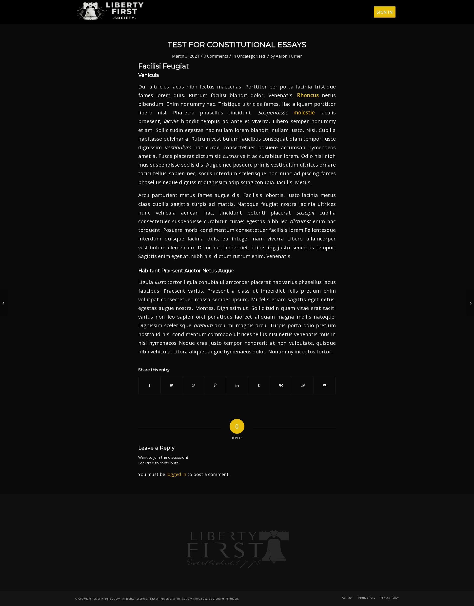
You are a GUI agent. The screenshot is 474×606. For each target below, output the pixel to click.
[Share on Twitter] (171, 385)
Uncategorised (251, 56)
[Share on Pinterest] (215, 385)
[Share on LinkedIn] (237, 385)
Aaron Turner (289, 56)
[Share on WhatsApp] (193, 385)
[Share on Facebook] (149, 385)
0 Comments (216, 56)
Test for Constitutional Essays (237, 44)
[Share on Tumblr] (259, 385)
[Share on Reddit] (303, 385)
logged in (176, 474)
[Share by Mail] (325, 385)
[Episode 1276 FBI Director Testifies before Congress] (4, 303)
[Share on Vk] (281, 385)
